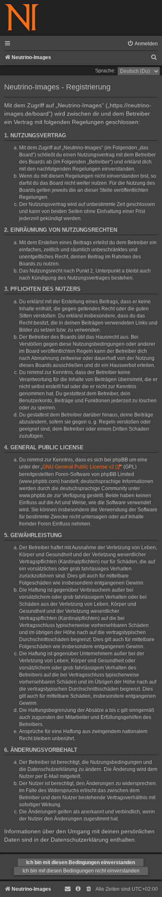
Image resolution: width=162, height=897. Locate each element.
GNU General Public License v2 (78, 467)
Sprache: (105, 71)
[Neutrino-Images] (22, 18)
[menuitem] (142, 44)
